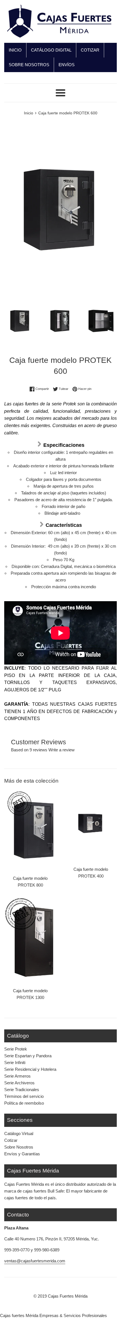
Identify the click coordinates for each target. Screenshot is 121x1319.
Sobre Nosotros (18, 1147)
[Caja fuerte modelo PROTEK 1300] (30, 941)
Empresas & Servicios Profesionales (73, 1315)
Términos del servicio (24, 1096)
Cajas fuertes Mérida (19, 1315)
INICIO (15, 50)
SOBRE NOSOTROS (29, 64)
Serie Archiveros (19, 1082)
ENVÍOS (67, 64)
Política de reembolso (24, 1103)
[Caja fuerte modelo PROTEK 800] (30, 828)
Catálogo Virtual (18, 1133)
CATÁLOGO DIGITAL (51, 50)
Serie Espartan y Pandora (27, 1055)
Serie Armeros (17, 1076)
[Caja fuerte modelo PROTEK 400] (91, 824)
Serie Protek (15, 1049)
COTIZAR (90, 50)
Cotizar (10, 1140)
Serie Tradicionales (21, 1089)
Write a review (61, 749)
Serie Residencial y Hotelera (30, 1069)
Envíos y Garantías (22, 1153)
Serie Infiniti (14, 1062)
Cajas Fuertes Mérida (68, 1296)
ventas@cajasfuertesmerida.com (34, 1260)
